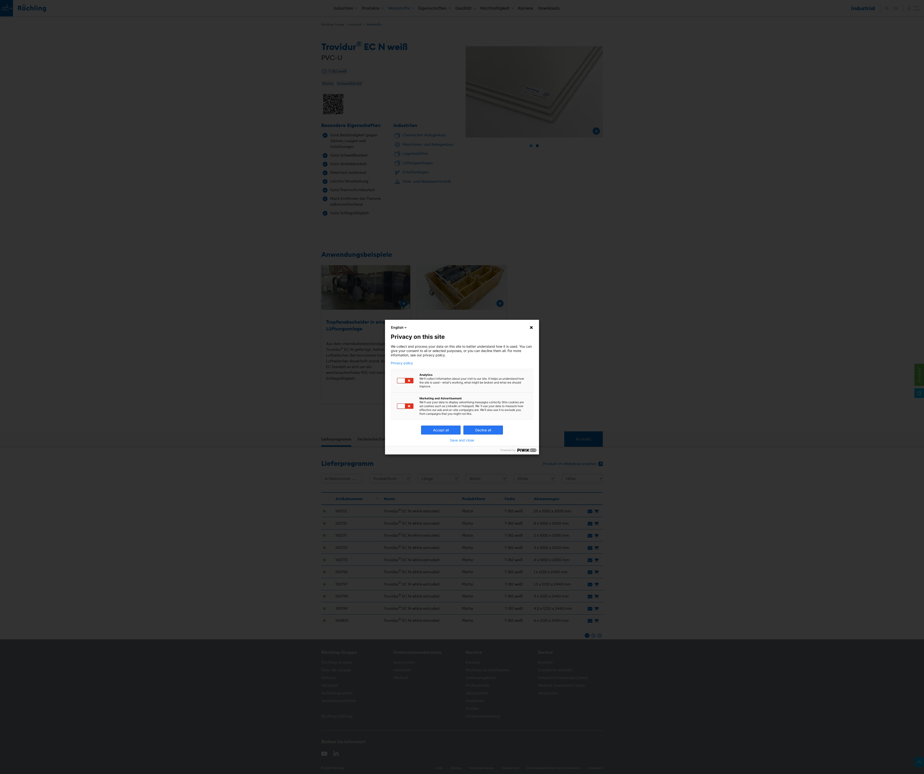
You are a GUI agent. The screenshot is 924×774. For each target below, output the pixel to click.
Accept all (441, 430)
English (397, 327)
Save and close (462, 440)
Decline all (483, 430)
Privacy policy (402, 363)
